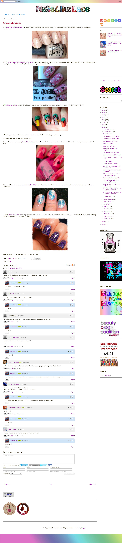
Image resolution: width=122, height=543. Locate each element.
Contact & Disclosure (18, 14)
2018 (103, 112)
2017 (103, 115)
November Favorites (109, 134)
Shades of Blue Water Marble (111, 178)
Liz (9, 272)
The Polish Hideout (13, 337)
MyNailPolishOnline (13, 384)
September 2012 (108, 199)
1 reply (11, 278)
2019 (103, 110)
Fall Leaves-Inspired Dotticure (111, 155)
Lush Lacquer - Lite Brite (110, 141)
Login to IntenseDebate (24, 465)
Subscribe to (6, 473)
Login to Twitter (43, 465)
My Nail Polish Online (28, 142)
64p (23, 407)
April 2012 (107, 211)
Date (9, 268)
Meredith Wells (13, 429)
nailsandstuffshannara (15, 407)
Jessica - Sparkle (107, 161)
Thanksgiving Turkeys (10, 105)
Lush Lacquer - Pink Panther (111, 136)
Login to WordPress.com (34, 465)
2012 (103, 127)
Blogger (83, 528)
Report (73, 278)
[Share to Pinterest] (40, 259)
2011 (103, 222)
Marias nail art (12, 293)
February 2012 (108, 216)
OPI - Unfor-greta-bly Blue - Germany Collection (111, 181)
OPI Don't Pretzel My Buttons (13, 27)
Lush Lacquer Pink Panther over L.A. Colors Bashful (19, 62)
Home (7, 14)
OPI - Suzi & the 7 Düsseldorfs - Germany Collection (112, 192)
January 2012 (107, 219)
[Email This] (31, 259)
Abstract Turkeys (108, 143)
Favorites (10, 261)
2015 (103, 120)
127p (19, 282)
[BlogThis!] (33, 259)
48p (20, 362)
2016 (103, 117)
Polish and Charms (33, 185)
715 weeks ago (21, 429)
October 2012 (108, 197)
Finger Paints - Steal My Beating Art (112, 158)
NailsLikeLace (13, 258)
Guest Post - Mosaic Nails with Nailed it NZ (112, 166)
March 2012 (107, 214)
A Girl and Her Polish (15, 215)
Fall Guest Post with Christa (111, 152)
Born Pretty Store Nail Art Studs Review (112, 170)
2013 (103, 125)
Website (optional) (55, 467)
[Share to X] (36, 259)
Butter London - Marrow (110, 163)
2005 (103, 224)
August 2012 (107, 201)
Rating (13, 268)
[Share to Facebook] (38, 259)
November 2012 (108, 131)
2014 (103, 122)
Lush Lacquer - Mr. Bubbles (111, 139)
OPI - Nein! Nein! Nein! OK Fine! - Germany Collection (112, 174)
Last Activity (19, 268)
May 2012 (107, 209)
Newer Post (7, 484)
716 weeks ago (14, 271)
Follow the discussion (73, 265)
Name (4, 467)
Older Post (92, 484)
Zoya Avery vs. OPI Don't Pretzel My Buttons (112, 185)
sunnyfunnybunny (14, 362)
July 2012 (106, 204)
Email (28, 467)
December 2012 (108, 129)
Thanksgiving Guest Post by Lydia (111, 149)
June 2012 (107, 206)
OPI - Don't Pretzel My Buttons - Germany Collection (112, 189)
